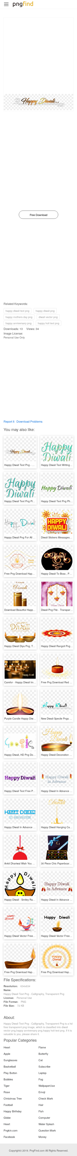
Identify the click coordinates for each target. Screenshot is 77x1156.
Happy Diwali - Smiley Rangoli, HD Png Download (32, 899)
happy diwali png (45, 311)
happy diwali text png (17, 311)
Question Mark (47, 1130)
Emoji (41, 1092)
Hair (40, 1105)
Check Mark (45, 1098)
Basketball (10, 1066)
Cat (40, 1060)
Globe (7, 1117)
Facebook (9, 1137)
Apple (7, 1053)
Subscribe (44, 1066)
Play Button (10, 1073)
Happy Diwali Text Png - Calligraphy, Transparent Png (34, 465)
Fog (40, 1079)
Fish (41, 1111)
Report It (9, 421)
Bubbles (8, 1079)
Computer (44, 1117)
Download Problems (29, 421)
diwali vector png (48, 317)
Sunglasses (10, 1060)
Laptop (42, 1073)
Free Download (38, 215)
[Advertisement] (38, 56)
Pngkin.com (11, 1130)
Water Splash (46, 1124)
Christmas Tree (13, 1098)
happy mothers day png (19, 317)
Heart (7, 1047)
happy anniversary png (19, 323)
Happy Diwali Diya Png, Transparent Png (27, 646)
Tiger (6, 1085)
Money (42, 1137)
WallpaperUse (46, 1085)
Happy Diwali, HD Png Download (22, 754)
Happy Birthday (13, 1111)
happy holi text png (48, 323)
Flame (42, 1047)
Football (8, 1105)
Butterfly (43, 1053)
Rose (7, 1092)
